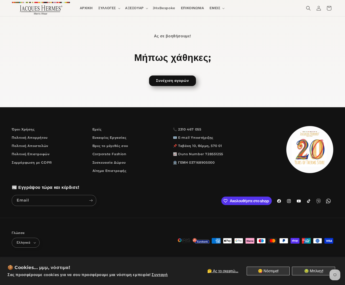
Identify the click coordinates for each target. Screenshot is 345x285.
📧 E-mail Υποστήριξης (193, 137)
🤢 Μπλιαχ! (313, 271)
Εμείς (97, 129)
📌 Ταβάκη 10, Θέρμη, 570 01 (197, 146)
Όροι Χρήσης (23, 129)
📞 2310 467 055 (187, 129)
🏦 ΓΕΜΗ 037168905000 (194, 162)
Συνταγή (160, 275)
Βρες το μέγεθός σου (110, 146)
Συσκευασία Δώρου (109, 162)
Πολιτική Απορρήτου (30, 137)
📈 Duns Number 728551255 (198, 154)
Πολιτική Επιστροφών (31, 154)
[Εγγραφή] (91, 200)
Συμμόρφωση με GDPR (32, 162)
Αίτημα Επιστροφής (109, 171)
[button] (109, 8)
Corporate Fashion (109, 154)
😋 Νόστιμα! (268, 271)
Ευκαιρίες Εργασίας (109, 137)
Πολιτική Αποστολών (30, 146)
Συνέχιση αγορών (172, 80)
